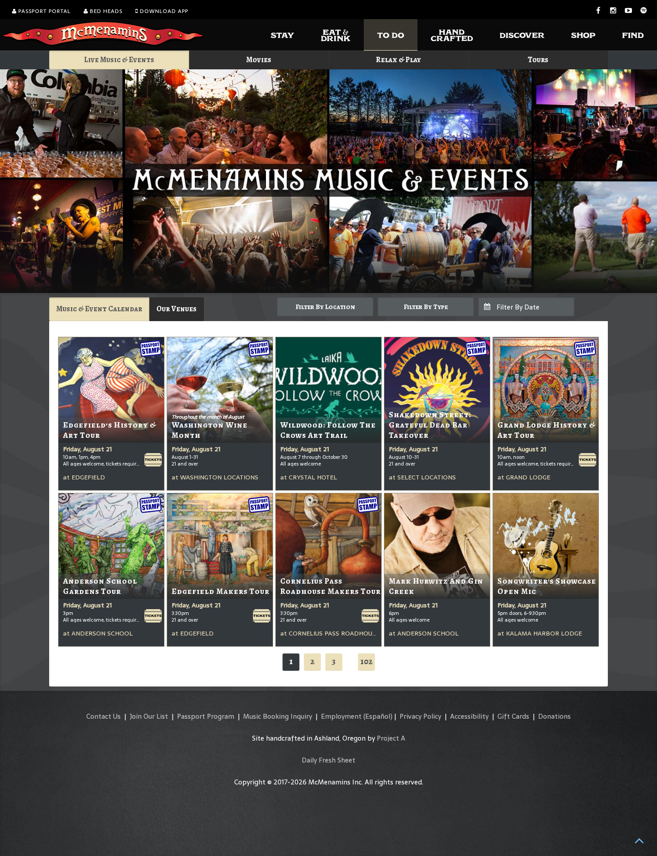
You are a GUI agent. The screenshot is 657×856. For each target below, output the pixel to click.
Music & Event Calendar (99, 309)
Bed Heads (105, 11)
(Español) (377, 716)
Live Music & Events (119, 60)
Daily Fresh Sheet (328, 760)
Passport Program (205, 716)
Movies (258, 60)
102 (366, 661)
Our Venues (176, 309)
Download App (163, 11)
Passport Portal (44, 11)
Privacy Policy (420, 716)
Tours (538, 60)
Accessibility (469, 716)
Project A (391, 738)
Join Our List (149, 716)
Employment (341, 716)
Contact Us (103, 716)
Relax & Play (398, 60)
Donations (554, 716)
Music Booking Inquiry (277, 716)
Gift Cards (513, 716)
